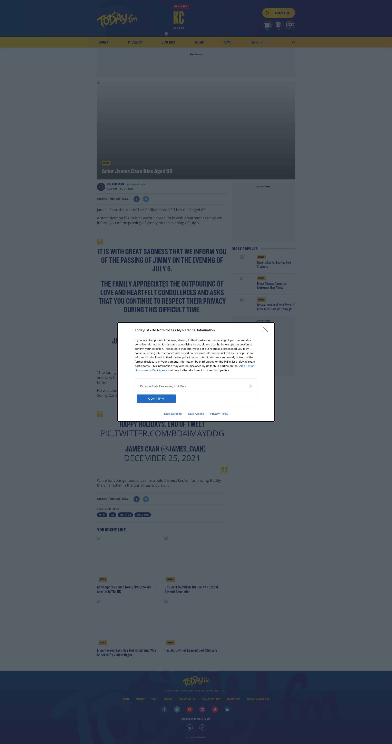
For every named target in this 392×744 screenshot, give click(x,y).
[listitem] (196, 386)
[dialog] (196, 372)
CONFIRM (156, 398)
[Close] (267, 330)
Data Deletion (173, 413)
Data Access (196, 413)
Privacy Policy (219, 413)
